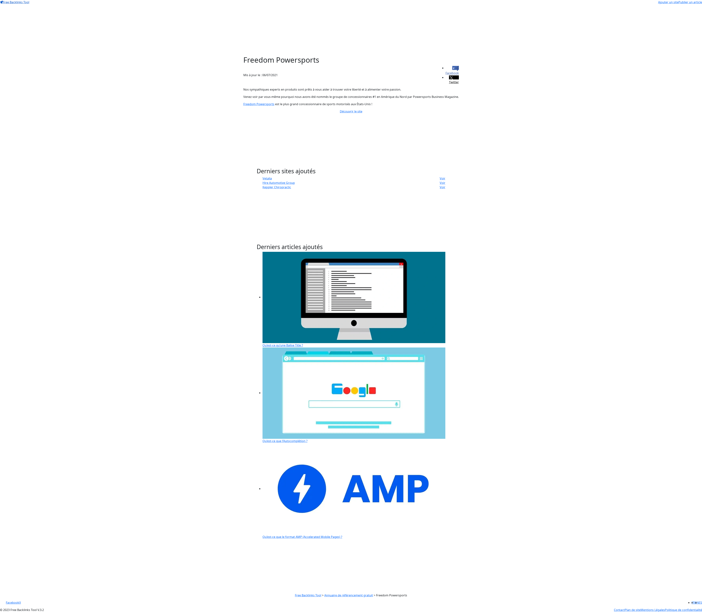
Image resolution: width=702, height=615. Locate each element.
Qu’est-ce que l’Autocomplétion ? (285, 441)
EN (697, 603)
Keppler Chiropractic (277, 187)
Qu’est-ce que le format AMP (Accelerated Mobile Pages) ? (302, 537)
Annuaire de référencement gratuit (348, 595)
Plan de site (633, 610)
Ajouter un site (668, 2)
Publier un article (690, 2)
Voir (442, 178)
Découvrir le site (351, 111)
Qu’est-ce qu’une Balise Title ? (283, 345)
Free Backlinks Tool (16, 2)
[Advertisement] (351, 30)
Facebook (12, 603)
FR (693, 603)
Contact (619, 610)
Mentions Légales (653, 610)
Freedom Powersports (258, 104)
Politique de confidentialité (683, 610)
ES (700, 603)
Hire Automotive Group (279, 183)
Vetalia (267, 178)
